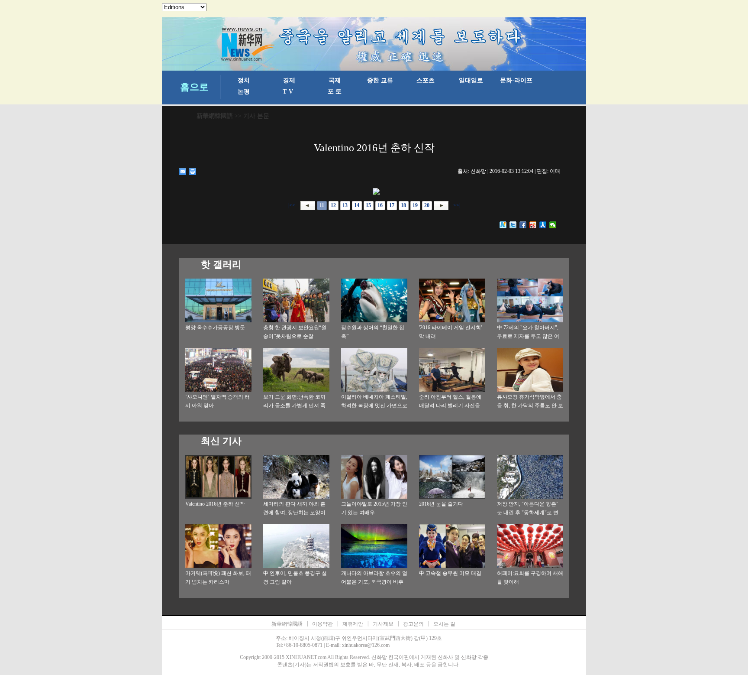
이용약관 (322, 624)
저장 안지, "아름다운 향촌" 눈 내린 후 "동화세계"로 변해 (527, 512)
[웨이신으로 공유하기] (553, 224)
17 (391, 205)
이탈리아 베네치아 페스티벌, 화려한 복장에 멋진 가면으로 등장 (374, 405)
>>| (456, 205)
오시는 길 (444, 624)
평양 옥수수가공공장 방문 (215, 328)
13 (345, 205)
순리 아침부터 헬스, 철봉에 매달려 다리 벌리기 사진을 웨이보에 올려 (450, 405)
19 (415, 205)
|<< (291, 205)
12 (333, 205)
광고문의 (413, 624)
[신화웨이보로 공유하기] (503, 224)
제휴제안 (352, 624)
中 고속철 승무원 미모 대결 (450, 573)
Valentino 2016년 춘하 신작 (215, 504)
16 (380, 205)
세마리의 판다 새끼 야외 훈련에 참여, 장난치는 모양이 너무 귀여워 (294, 512)
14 (356, 205)
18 (403, 205)
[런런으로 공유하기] (543, 224)
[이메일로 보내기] (183, 171)
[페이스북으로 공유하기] (523, 224)
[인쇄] (193, 171)
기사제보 (383, 624)
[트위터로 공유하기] (513, 224)
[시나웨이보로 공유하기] (533, 224)
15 (368, 205)
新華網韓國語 (215, 116)
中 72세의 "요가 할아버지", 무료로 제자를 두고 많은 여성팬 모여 (528, 336)
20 (426, 205)
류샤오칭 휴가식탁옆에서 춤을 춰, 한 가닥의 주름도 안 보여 (530, 405)
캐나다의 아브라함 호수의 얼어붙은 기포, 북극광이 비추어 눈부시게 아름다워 (374, 582)
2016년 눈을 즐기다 (441, 504)
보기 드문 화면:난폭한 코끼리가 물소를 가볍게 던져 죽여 (294, 405)
